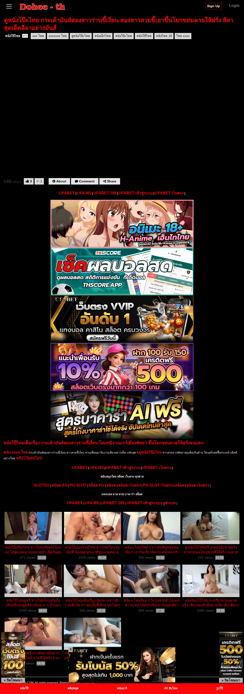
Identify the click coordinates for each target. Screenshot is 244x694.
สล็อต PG (96, 485)
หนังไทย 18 (164, 36)
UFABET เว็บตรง (169, 193)
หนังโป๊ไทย (16, 36)
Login (234, 6)
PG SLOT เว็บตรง (158, 485)
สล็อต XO (59, 485)
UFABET (67, 193)
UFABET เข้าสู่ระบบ (136, 193)
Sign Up (213, 6)
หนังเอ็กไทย (103, 36)
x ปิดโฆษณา (13, 680)
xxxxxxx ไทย (58, 36)
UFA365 (84, 193)
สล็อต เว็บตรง (129, 485)
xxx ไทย (38, 36)
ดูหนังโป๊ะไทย (80, 36)
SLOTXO (41, 485)
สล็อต (111, 485)
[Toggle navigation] (11, 6)
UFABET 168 (105, 193)
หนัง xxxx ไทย (16, 452)
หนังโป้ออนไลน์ (29, 458)
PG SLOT (78, 485)
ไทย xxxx (183, 36)
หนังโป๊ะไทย (123, 36)
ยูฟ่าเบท (169, 503)
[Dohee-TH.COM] (42, 6)
